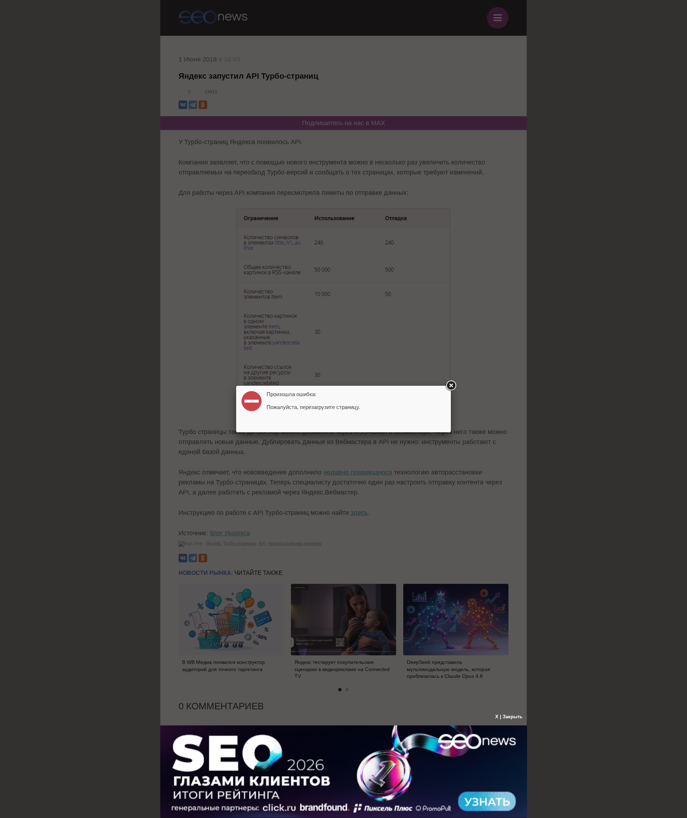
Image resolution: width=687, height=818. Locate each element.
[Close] (450, 385)
